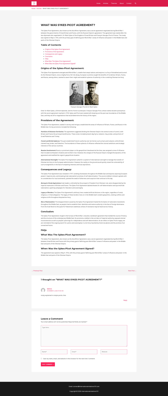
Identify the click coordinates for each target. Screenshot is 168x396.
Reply (125, 300)
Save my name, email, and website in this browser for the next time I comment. (69, 359)
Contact (128, 3)
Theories (114, 3)
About (122, 3)
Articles (105, 3)
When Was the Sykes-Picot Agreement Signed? (60, 64)
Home (98, 3)
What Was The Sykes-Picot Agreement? (58, 61)
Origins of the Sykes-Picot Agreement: (57, 49)
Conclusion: (49, 56)
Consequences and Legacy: (53, 54)
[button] (135, 3)
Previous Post (37, 271)
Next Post (132, 271)
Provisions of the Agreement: (54, 52)
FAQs (46, 59)
